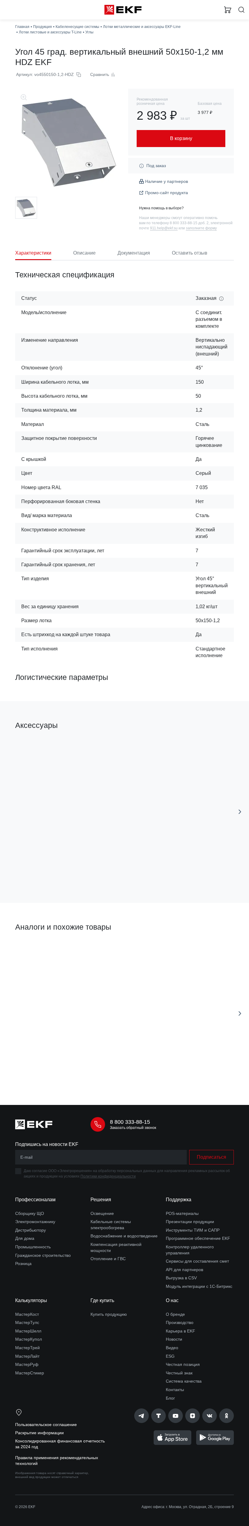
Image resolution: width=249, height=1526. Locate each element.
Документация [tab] (134, 252)
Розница (23, 1263)
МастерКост (27, 1314)
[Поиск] (241, 9)
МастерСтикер (29, 1372)
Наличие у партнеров (166, 181)
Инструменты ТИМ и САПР (193, 1230)
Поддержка (178, 1199)
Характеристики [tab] (33, 252)
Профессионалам (35, 1199)
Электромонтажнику (35, 1221)
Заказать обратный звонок (133, 1128)
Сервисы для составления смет (197, 1261)
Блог (170, 1398)
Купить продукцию (108, 1314)
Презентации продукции (190, 1221)
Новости (174, 1339)
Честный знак (179, 1372)
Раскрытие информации (39, 1432)
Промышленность (33, 1246)
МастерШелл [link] (28, 1331)
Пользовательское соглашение (46, 1424)
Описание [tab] (84, 252)
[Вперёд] (240, 811)
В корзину (65, 871)
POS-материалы (182, 1213)
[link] (141, 1415)
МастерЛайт (27, 1356)
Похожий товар (33, 948)
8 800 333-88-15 (130, 1122)
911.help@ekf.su (164, 228)
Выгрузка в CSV (181, 1277)
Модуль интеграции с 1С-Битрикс (199, 1286)
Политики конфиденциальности (108, 1176)
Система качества (184, 1381)
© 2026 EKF (25, 1507)
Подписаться (211, 1157)
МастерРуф (27, 1364)
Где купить (102, 1300)
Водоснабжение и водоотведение (124, 1235)
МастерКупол (28, 1339)
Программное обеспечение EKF (198, 1238)
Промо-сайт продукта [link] (166, 192)
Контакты (175, 1389)
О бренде (175, 1314)
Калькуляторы (31, 1300)
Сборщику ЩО (29, 1213)
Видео (172, 1347)
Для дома (24, 1238)
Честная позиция (183, 1364)
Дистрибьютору (30, 1230)
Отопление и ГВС (108, 1258)
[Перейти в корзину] (228, 10)
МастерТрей (27, 1347)
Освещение (102, 1213)
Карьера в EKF (180, 1331)
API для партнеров (184, 1269)
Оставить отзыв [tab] (189, 252)
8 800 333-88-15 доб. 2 (189, 223)
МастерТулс (27, 1322)
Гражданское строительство (43, 1255)
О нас (172, 1300)
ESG (170, 1356)
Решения (100, 1199)
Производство (179, 1322)
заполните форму (201, 228)
